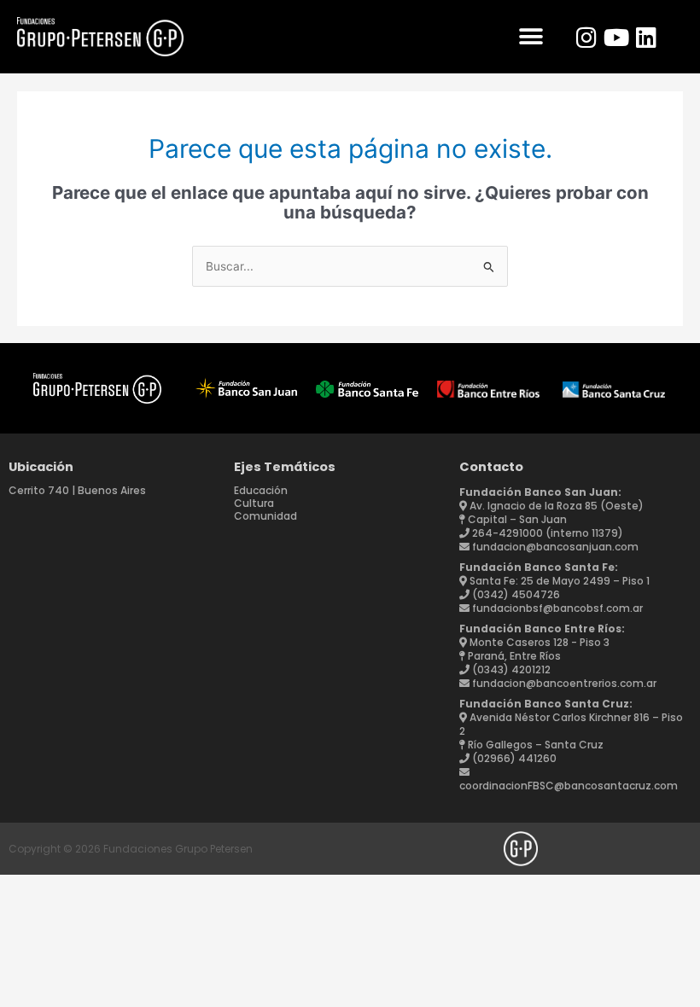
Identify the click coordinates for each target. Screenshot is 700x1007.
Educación (261, 490)
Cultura (254, 503)
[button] (530, 37)
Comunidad (265, 516)
